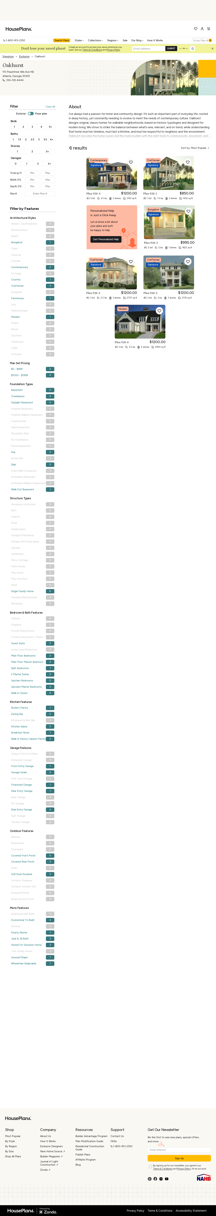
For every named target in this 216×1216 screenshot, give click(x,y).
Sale (125, 40)
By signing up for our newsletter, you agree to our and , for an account (179, 1167)
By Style (10, 1141)
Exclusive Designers (51, 1146)
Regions (111, 40)
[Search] (210, 40)
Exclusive (24, 56)
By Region (11, 1146)
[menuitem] (62, 40)
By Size (9, 1151)
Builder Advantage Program (91, 1136)
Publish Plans (82, 1154)
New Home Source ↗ (52, 1151)
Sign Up (179, 1158)
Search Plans (62, 40)
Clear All (50, 106)
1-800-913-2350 (15, 40)
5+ (50, 126)
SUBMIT (171, 48)
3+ (47, 151)
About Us (45, 1136)
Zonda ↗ (45, 1169)
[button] (213, 49)
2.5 (32, 139)
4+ (51, 139)
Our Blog (136, 40)
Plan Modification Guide (89, 1141)
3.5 (45, 139)
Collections (94, 40)
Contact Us (117, 1136)
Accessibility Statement (191, 1210)
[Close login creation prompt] (214, 49)
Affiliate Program (85, 1159)
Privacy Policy (113, 50)
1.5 (19, 139)
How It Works (155, 40)
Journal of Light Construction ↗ (49, 1163)
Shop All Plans (13, 1156)
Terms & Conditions (92, 50)
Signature (8, 56)
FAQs (114, 1141)
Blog (78, 1164)
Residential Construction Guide (89, 1148)
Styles (78, 40)
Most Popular (13, 1136)
